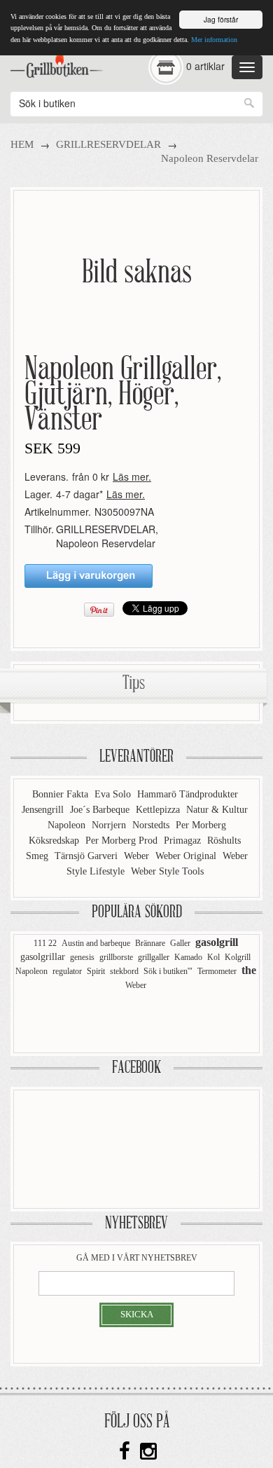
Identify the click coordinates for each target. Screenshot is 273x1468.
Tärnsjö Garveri (87, 856)
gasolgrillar (42, 957)
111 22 (45, 943)
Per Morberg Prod (122, 840)
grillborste (116, 957)
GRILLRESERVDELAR (108, 144)
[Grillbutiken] (56, 62)
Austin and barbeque (96, 943)
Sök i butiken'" (168, 971)
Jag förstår (221, 19)
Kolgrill (238, 957)
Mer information (214, 39)
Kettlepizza (159, 809)
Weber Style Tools (167, 871)
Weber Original (187, 856)
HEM (22, 144)
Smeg (38, 856)
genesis (82, 957)
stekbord (124, 971)
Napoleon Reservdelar (209, 158)
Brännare (150, 943)
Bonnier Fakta (61, 794)
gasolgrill (216, 942)
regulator (67, 971)
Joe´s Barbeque (101, 809)
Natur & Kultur (217, 809)
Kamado (188, 957)
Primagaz (184, 840)
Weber (138, 856)
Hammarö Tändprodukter (187, 794)
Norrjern (110, 825)
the (248, 970)
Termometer (217, 971)
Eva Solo (114, 794)
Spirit (96, 971)
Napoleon (68, 825)
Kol (213, 957)
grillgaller (153, 957)
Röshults (224, 840)
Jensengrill (44, 809)
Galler (180, 943)
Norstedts (152, 825)
